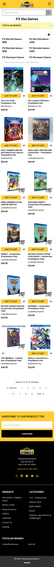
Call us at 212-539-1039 (27, 469)
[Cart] (50, 4)
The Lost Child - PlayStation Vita (8, 101)
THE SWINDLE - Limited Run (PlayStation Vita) (11, 359)
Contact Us (7, 522)
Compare (24, 96)
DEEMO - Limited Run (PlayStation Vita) (10, 255)
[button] (49, 35)
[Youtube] (32, 476)
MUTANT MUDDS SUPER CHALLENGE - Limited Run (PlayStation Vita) (40, 256)
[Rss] (37, 476)
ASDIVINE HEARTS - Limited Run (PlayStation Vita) (39, 204)
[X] (16, 476)
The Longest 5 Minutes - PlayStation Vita (39, 101)
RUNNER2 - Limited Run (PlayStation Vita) (39, 307)
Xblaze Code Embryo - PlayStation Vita (38, 359)
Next (39, 394)
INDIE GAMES (35, 506)
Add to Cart (11, 96)
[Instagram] (22, 476)
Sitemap (5, 527)
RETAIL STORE (8, 505)
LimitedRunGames (10, 544)
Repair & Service (9, 509)
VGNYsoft (6, 518)
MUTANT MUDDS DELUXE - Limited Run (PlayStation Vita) (13, 308)
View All (31, 544)
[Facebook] (27, 476)
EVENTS (5, 514)
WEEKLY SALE (35, 502)
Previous (12, 388)
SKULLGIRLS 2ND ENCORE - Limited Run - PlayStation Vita (40, 152)
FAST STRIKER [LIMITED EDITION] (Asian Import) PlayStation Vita (12, 152)
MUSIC (32, 511)
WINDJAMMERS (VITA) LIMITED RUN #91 (11, 203)
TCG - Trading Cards (37, 498)
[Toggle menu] (4, 4)
